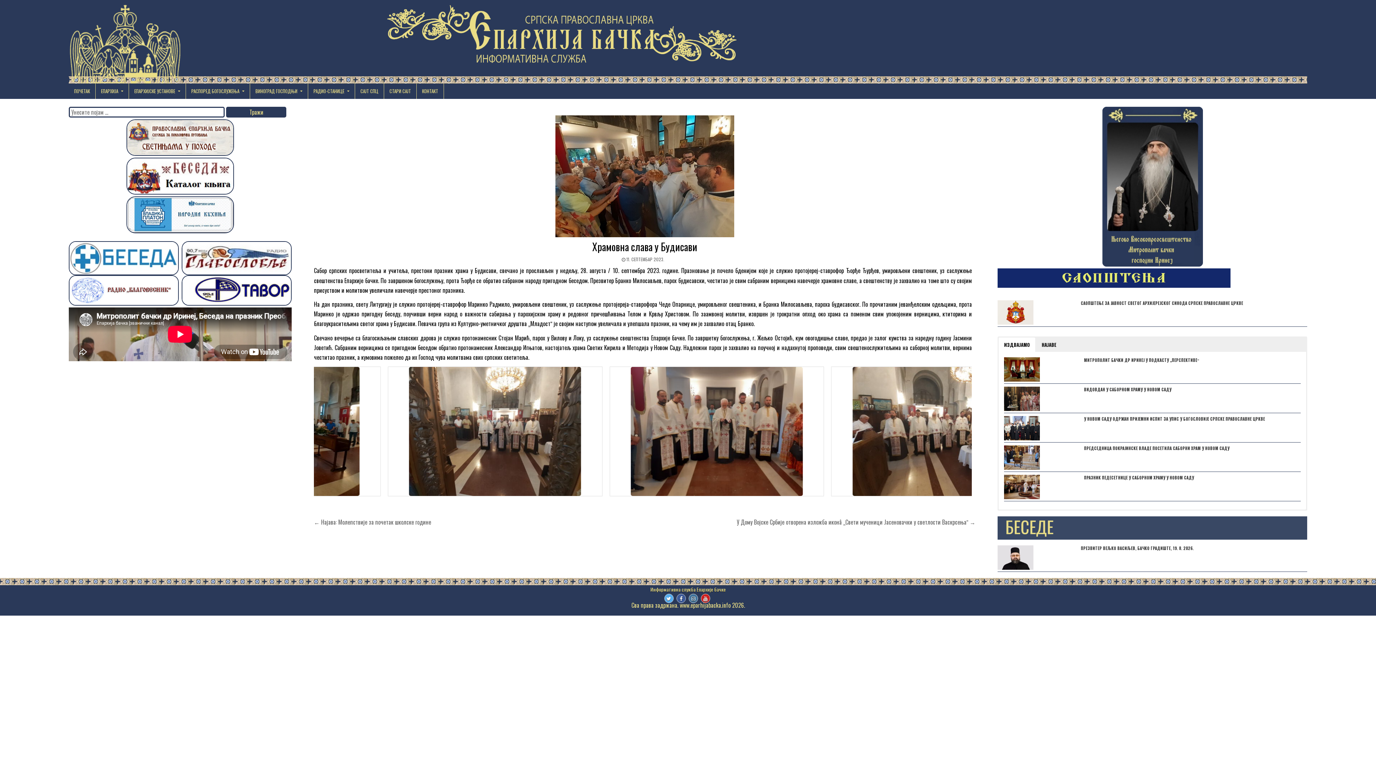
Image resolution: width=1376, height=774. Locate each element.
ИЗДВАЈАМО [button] (1017, 344)
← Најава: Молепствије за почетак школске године (372, 522)
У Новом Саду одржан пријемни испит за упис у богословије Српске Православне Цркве (1174, 419)
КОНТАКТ (430, 91)
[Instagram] (693, 598)
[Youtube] (705, 598)
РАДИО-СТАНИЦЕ (329, 91)
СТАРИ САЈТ (400, 91)
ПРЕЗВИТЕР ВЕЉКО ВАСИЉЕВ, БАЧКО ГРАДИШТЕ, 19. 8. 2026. (1137, 548)
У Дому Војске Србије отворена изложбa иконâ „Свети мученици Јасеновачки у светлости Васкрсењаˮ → (856, 522)
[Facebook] (681, 598)
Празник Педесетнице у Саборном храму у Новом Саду (1139, 478)
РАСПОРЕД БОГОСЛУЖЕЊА (215, 91)
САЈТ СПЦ (369, 91)
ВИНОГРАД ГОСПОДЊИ (276, 91)
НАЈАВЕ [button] (1049, 344)
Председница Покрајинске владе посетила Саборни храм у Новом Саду (1156, 448)
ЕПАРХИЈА (109, 91)
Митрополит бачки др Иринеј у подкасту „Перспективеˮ (1141, 360)
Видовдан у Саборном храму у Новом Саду (1127, 389)
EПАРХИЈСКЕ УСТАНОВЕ (154, 91)
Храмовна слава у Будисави (644, 246)
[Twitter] (669, 598)
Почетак (82, 91)
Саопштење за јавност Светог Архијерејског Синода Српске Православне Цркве (1162, 303)
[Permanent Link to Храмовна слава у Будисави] (644, 176)
